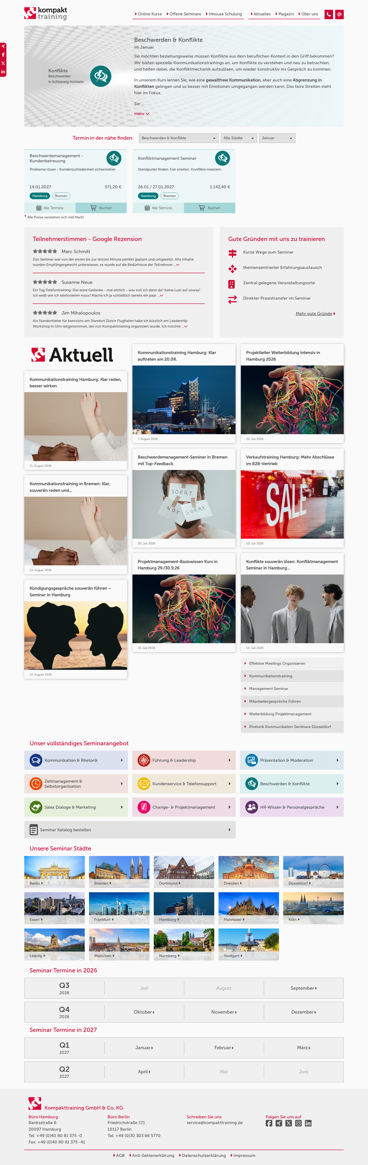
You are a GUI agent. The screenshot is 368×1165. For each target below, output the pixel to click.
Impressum (243, 1155)
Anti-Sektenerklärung (152, 1155)
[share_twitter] (3, 64)
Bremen (61, 196)
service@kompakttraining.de (215, 1122)
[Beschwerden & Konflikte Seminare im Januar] (329, 14)
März (302, 1047)
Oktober (143, 1012)
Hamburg (39, 196)
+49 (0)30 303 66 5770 (138, 1135)
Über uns (309, 14)
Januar (142, 1047)
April (143, 1072)
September (302, 988)
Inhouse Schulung (225, 14)
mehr (140, 113)
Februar (222, 1047)
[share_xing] (3, 47)
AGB (120, 1155)
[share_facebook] (3, 55)
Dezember (302, 1012)
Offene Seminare (185, 14)
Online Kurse (150, 14)
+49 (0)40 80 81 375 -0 (59, 1135)
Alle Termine (53, 208)
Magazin (286, 14)
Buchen (105, 208)
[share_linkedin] (3, 72)
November (222, 1012)
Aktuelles (262, 14)
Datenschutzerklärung (203, 1155)
